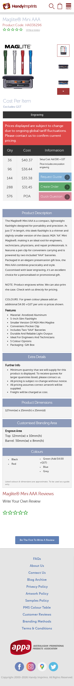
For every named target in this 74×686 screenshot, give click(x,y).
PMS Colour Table (37, 607)
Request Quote (51, 177)
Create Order (49, 186)
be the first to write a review (37, 540)
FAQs (37, 559)
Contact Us (37, 573)
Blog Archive (37, 580)
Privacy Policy (37, 587)
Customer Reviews (37, 614)
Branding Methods (37, 621)
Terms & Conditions (37, 628)
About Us (37, 566)
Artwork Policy (37, 594)
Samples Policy (37, 600)
